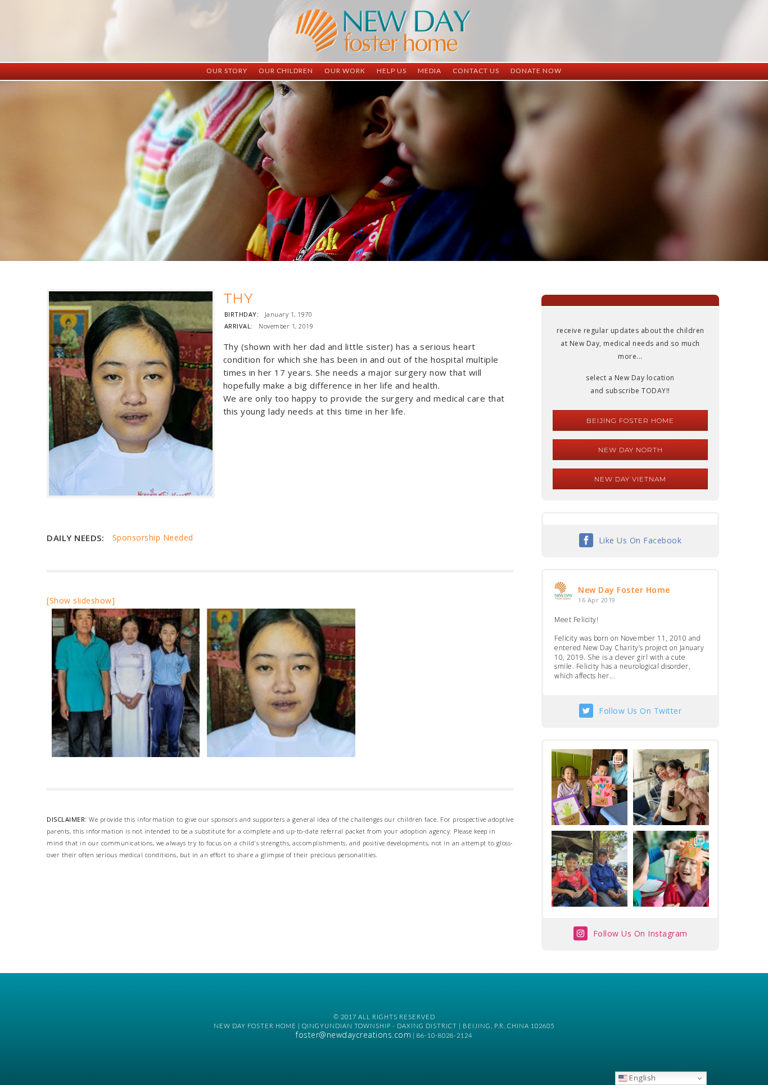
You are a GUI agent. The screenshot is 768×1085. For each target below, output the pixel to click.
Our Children (286, 70)
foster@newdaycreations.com (353, 1034)
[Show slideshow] (81, 600)
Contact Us (476, 70)
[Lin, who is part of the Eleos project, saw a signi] (671, 787)
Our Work (344, 70)
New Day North (630, 449)
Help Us (391, 70)
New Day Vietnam (630, 479)
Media (429, 70)
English (641, 1078)
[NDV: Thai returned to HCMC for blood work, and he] (589, 869)
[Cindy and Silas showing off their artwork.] (589, 787)
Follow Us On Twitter (640, 710)
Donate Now (536, 70)
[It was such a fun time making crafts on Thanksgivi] (671, 869)
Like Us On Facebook (640, 540)
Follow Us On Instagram (640, 933)
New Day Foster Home (624, 589)
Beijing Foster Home (630, 420)
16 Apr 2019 (597, 600)
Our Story (226, 70)
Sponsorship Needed (152, 537)
